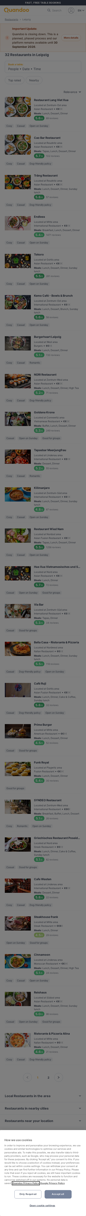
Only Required (28, 1194)
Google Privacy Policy (52, 1183)
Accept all (58, 1194)
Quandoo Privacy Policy (25, 1183)
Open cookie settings (42, 1205)
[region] (43, 1173)
